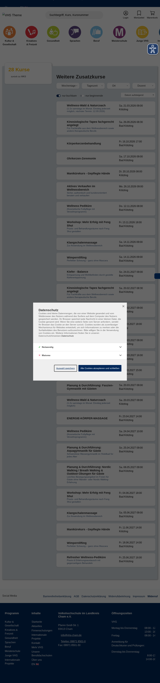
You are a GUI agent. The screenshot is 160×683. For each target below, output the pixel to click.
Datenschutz (67, 336)
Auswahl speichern (65, 368)
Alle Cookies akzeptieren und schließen (99, 368)
